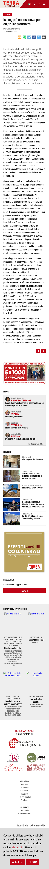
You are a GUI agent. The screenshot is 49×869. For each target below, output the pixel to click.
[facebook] (34, 38)
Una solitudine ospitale (36, 700)
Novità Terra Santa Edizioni (15, 609)
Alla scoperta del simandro (32, 459)
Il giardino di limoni (21, 400)
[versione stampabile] (44, 38)
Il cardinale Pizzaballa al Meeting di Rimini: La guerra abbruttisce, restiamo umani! (33, 504)
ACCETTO (17, 861)
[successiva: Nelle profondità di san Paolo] (43, 351)
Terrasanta (25, 810)
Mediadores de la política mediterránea (13, 702)
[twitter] (39, 38)
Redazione (24, 784)
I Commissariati (25, 797)
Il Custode (24, 794)
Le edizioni (24, 787)
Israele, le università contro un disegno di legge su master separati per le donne (24, 404)
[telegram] (29, 38)
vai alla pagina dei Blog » (36, 444)
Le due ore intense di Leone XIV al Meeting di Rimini (32, 517)
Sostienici (24, 800)
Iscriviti (24, 590)
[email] (19, 38)
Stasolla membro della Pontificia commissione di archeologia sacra (32, 475)
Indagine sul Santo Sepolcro (32, 487)
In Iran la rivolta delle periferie (16, 427)
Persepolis (16, 425)
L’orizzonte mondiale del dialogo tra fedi (20, 439)
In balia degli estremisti (14, 416)
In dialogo (16, 436)
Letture (7, 14)
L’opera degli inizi (36, 639)
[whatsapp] (24, 38)
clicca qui (17, 847)
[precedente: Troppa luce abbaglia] (38, 351)
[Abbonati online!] (34, 4)
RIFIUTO (33, 861)
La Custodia (24, 791)
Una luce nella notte (12, 648)
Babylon (15, 414)
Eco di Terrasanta (24, 813)
